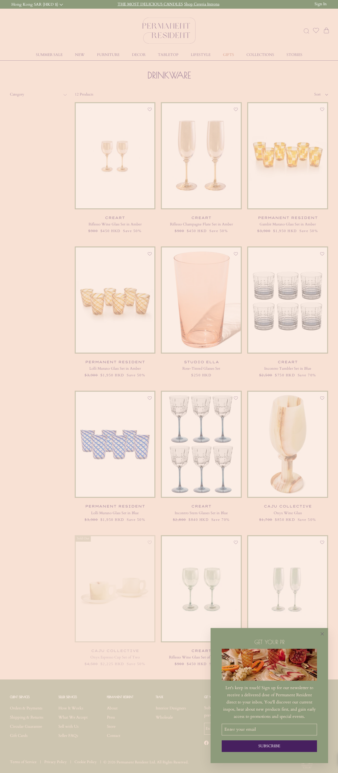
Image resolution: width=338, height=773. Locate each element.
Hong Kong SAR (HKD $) (35, 4)
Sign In (320, 4)
